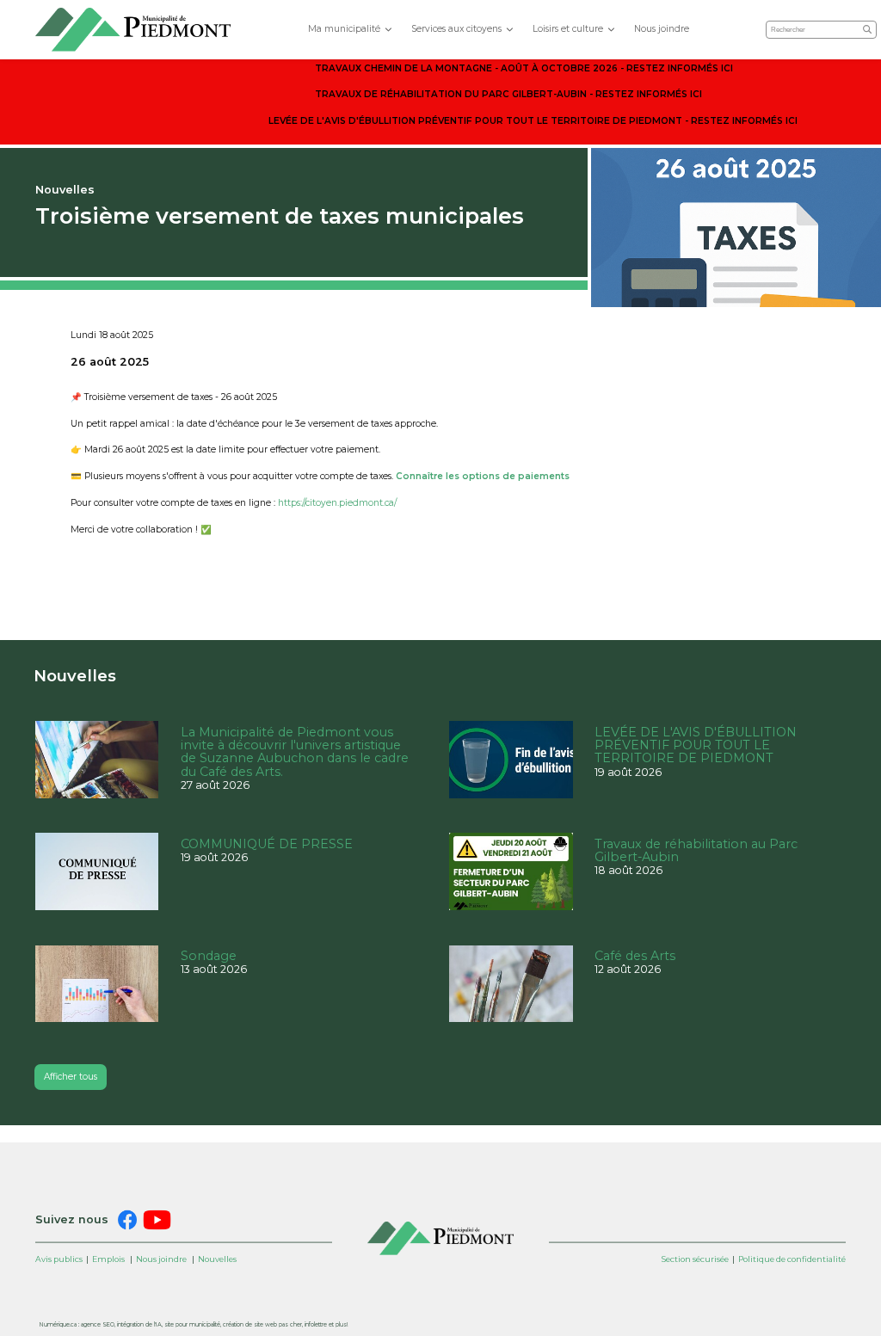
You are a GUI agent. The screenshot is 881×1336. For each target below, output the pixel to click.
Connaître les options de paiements (483, 476)
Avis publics (59, 1259)
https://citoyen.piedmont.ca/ (337, 502)
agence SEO (97, 1324)
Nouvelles (217, 1259)
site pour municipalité (192, 1324)
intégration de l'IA (139, 1324)
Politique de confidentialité (792, 1259)
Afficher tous (70, 1076)
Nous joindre (661, 28)
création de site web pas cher (262, 1324)
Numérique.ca (58, 1324)
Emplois (108, 1259)
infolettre (316, 1324)
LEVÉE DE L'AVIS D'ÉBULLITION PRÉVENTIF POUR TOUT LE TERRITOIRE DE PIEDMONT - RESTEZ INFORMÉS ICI (533, 120)
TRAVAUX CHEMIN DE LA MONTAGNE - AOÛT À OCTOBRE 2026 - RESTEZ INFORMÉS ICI (524, 68)
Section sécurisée (695, 1259)
